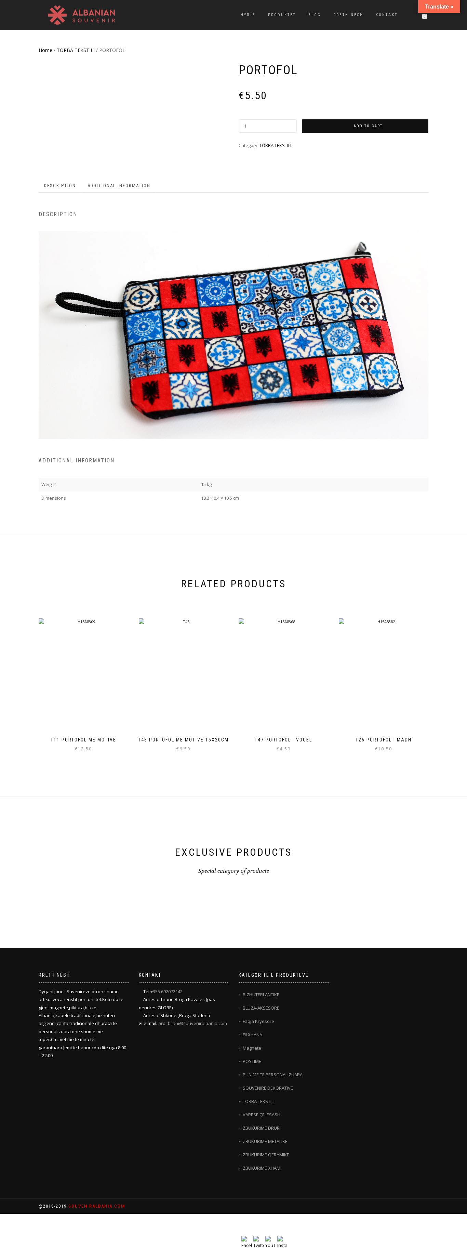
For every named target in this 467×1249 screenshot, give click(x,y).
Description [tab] (60, 185)
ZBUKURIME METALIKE (265, 1141)
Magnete (252, 1048)
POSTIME (252, 1061)
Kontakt (387, 15)
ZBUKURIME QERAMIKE (266, 1155)
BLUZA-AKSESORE (261, 1008)
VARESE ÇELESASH (261, 1115)
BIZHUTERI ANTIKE (261, 994)
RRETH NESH (348, 15)
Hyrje (248, 15)
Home (45, 50)
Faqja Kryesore (258, 1021)
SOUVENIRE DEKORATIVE (268, 1088)
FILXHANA (252, 1034)
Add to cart (368, 126)
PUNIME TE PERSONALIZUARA (273, 1074)
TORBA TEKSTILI (76, 50)
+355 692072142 (166, 991)
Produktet (282, 15)
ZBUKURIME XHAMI (262, 1168)
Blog (314, 15)
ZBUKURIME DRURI (262, 1128)
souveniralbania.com (96, 1206)
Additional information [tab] (119, 185)
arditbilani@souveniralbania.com (192, 1023)
